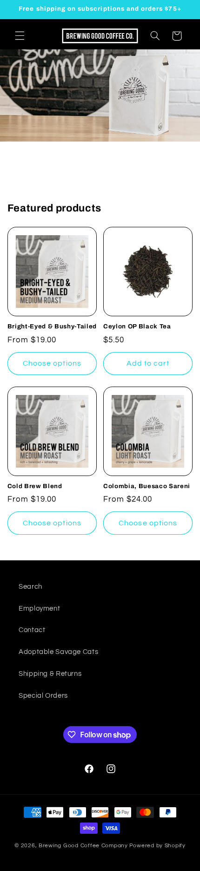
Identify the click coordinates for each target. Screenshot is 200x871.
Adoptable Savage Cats (58, 651)
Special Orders (43, 695)
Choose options (52, 363)
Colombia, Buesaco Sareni (146, 486)
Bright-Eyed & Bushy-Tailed (52, 326)
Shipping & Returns (50, 673)
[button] (19, 36)
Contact (32, 629)
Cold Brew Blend (34, 486)
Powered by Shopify (157, 845)
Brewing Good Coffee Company (83, 845)
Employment (39, 608)
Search (30, 586)
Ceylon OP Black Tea (137, 326)
